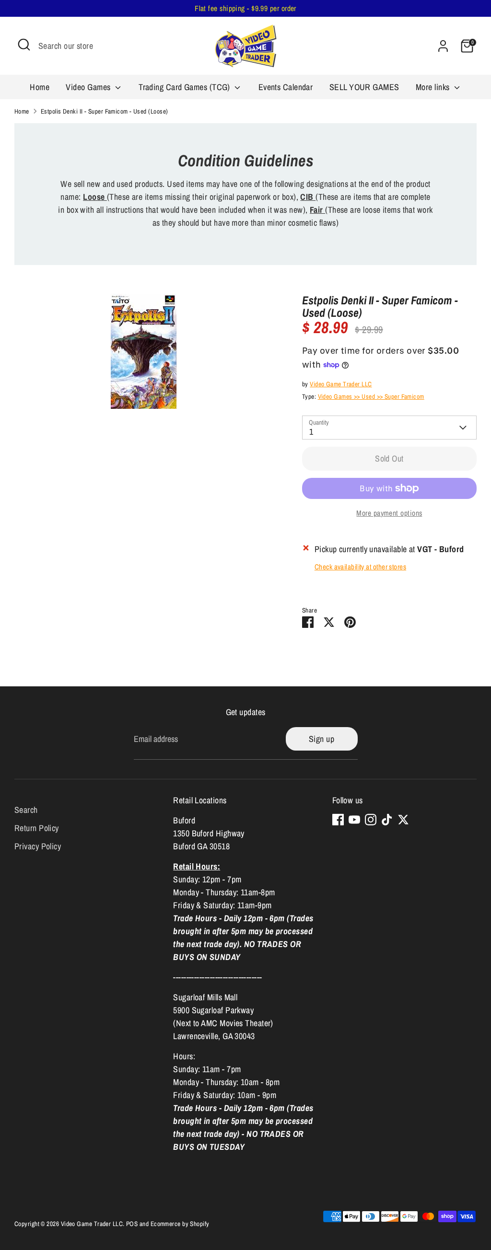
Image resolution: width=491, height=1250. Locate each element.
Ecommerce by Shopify (180, 1223)
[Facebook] (338, 819)
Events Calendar (285, 87)
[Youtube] (354, 819)
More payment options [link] (389, 513)
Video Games (89, 87)
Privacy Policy (37, 846)
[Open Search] (24, 44)
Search (26, 810)
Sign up (321, 739)
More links (434, 87)
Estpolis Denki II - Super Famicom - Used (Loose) (104, 111)
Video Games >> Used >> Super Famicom (371, 396)
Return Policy (36, 828)
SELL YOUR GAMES (364, 87)
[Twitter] (403, 819)
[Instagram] (370, 819)
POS (132, 1223)
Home (39, 87)
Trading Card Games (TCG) (185, 87)
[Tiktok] (387, 819)
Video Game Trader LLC (341, 384)
